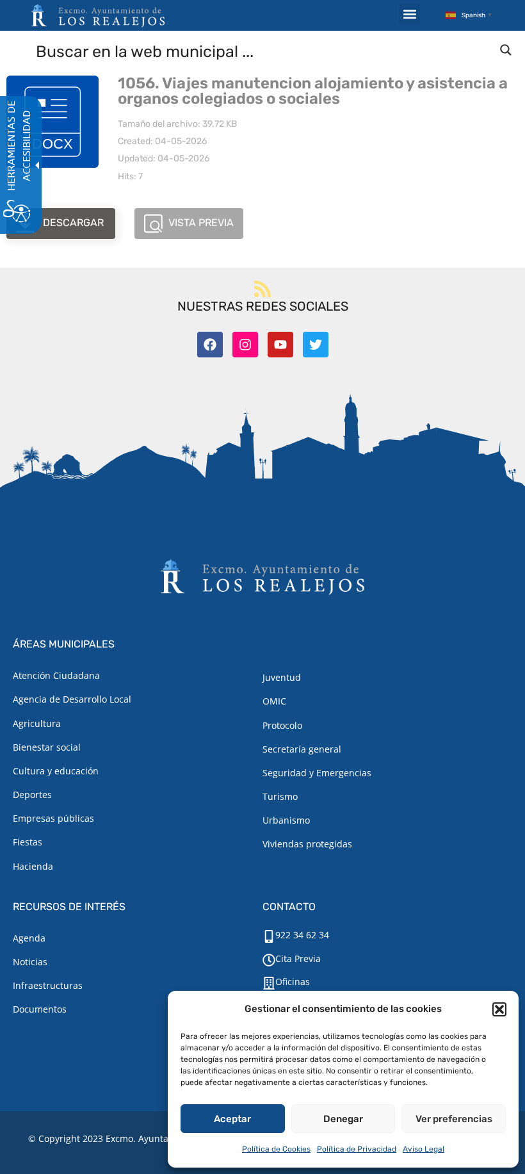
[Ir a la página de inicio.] (98, 15)
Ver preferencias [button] (454, 1119)
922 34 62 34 (302, 935)
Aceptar (232, 1119)
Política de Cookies (276, 1149)
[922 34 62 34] (268, 936)
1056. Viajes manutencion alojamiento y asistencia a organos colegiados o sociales (313, 91)
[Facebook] (210, 344)
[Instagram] (245, 344)
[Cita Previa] (268, 960)
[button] (499, 1009)
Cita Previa (298, 958)
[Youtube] (280, 344)
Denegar (343, 1119)
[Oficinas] (268, 983)
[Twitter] (315, 344)
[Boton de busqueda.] (505, 50)
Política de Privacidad (356, 1149)
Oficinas (292, 981)
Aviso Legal (423, 1149)
